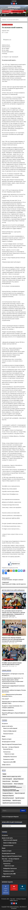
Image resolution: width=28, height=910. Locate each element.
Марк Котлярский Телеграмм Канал (12, 744)
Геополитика (6, 752)
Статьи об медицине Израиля (10, 816)
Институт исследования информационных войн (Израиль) (12, 786)
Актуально (5, 723)
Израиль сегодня (6, 739)
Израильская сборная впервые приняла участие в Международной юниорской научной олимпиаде (13, 639)
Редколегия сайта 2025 (9, 762)
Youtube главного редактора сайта (12, 776)
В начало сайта (5, 899)
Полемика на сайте (8, 759)
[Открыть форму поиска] (25, 15)
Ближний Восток (8, 749)
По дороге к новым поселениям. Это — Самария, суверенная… (12, 706)
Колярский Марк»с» (8, 793)
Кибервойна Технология (10, 756)
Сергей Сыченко (19, 798)
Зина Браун (15, 781)
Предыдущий (12, 578)
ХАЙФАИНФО (14, 7)
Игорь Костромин (7, 783)
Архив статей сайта (7, 726)
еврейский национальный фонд (12, 803)
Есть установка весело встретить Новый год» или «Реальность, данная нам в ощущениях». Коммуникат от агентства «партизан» (13, 613)
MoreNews (22, 907)
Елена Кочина (6, 781)
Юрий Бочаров (17, 800)
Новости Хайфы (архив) (7, 24)
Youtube (4, 774)
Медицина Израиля (8, 795)
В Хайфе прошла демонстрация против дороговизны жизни (12, 663)
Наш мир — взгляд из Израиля (10, 747)
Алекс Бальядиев (7, 779)
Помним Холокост (8, 733)
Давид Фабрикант (19, 779)
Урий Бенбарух (7, 800)
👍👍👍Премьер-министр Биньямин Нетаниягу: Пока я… (12, 695)
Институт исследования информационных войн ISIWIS (11, 790)
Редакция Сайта (5, 30)
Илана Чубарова (18, 783)
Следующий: (14, 583)
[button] (1, 15)
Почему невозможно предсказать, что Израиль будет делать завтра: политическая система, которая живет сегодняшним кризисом (12, 680)
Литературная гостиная (8, 741)
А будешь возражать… (8, 710)
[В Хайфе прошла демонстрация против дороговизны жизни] (14, 653)
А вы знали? (5, 699)
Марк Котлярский (20, 793)
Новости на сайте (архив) (10, 728)
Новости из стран (9, 754)
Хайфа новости (6, 764)
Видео (3, 736)
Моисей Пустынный (8, 798)
